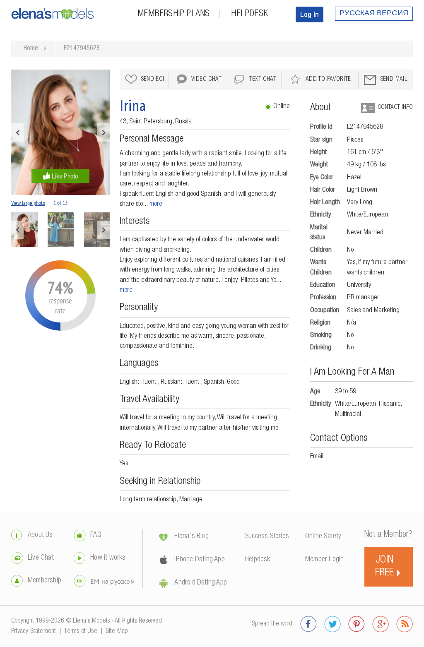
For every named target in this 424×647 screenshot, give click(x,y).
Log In (309, 15)
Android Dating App (200, 583)
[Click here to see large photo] (60, 132)
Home (31, 49)
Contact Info (395, 107)
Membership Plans (173, 14)
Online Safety (323, 536)
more (155, 204)
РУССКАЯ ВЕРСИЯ (374, 13)
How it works (107, 558)
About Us (40, 535)
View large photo (28, 203)
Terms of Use (80, 631)
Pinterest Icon (356, 624)
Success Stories (267, 536)
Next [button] (103, 132)
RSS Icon (404, 624)
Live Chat (41, 558)
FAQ (95, 535)
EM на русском (112, 581)
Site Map (117, 631)
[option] (60, 132)
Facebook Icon (308, 624)
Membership (44, 580)
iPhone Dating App (199, 559)
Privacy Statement (33, 631)
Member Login (324, 559)
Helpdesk (249, 14)
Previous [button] (17, 132)
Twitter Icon (332, 624)
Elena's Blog (191, 536)
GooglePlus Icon (380, 624)
